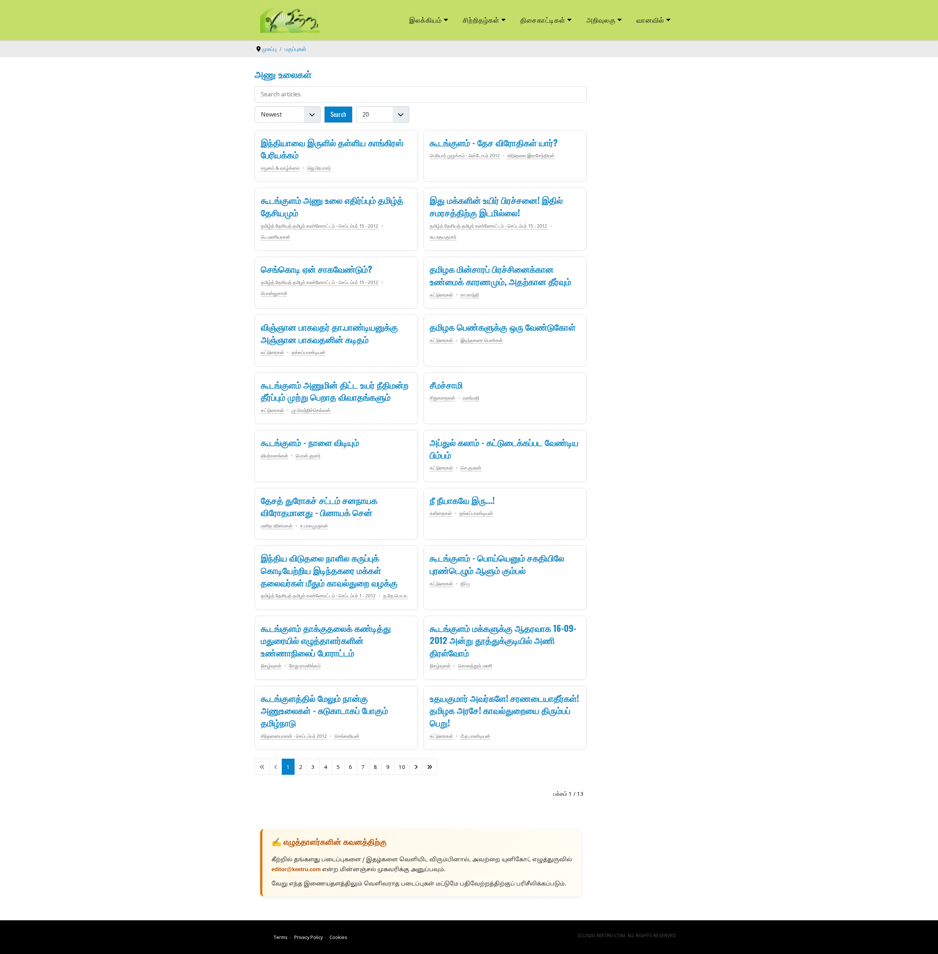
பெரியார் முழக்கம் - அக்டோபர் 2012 (465, 155)
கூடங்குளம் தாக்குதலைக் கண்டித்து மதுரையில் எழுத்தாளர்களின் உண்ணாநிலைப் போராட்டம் (326, 640)
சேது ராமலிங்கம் (305, 665)
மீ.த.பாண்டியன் (475, 736)
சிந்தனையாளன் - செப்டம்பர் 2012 (294, 736)
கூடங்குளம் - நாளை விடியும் (310, 442)
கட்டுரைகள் (441, 294)
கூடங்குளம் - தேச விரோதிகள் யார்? (494, 142)
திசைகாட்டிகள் (543, 19)
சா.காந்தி (470, 294)
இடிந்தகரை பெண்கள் (482, 340)
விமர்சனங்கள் (274, 455)
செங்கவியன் (347, 736)
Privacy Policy (308, 937)
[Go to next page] (416, 767)
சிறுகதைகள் (442, 397)
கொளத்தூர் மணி (475, 665)
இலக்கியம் (425, 19)
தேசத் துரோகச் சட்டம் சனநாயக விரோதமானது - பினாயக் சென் (319, 506)
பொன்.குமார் (308, 455)
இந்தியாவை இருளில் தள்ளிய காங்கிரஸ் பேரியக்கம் (332, 148)
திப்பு (465, 583)
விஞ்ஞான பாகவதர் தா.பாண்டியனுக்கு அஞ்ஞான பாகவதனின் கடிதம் (329, 333)
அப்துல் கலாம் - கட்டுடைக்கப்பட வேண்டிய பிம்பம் (504, 448)
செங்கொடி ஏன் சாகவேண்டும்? (316, 268)
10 (402, 766)
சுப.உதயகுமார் (443, 236)
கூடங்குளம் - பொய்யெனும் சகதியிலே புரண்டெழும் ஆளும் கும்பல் (497, 564)
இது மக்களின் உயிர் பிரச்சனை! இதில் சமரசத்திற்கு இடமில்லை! (496, 206)
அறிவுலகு (601, 19)
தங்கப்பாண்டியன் (308, 352)
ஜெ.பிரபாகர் (319, 168)
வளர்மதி (471, 397)
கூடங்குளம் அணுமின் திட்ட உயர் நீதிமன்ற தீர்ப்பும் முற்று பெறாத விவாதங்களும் (335, 391)
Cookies (338, 937)
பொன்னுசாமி (274, 293)
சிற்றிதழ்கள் (481, 19)
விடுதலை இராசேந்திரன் (530, 155)
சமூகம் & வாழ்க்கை (280, 168)
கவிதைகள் (441, 513)
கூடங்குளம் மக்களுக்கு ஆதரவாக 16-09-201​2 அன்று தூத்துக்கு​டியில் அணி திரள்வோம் (503, 640)
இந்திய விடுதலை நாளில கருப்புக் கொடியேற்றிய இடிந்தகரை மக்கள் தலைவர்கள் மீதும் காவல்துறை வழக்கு (329, 570)
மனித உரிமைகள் (276, 525)
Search (338, 114)
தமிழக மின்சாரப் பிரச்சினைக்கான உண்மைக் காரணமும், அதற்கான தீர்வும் (500, 275)
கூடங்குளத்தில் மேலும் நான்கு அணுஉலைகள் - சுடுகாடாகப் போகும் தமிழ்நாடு (324, 710)
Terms (281, 937)
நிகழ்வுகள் (271, 665)
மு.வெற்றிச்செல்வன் (311, 410)
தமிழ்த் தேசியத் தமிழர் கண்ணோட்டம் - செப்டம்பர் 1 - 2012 (318, 595)
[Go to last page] (429, 767)
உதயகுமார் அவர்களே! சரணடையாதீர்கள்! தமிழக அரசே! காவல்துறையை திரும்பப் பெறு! (504, 710)
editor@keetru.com (296, 869)
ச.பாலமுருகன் (314, 525)
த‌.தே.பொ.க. (395, 595)
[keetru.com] (290, 19)
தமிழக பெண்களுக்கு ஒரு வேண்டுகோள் (503, 326)
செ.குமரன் (471, 467)
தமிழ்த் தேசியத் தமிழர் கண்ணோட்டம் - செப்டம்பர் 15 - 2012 (319, 225)
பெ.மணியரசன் (275, 236)
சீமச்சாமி (446, 384)
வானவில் (650, 19)
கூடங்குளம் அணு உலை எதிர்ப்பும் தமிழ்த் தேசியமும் (332, 206)
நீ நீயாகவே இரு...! (462, 500)
